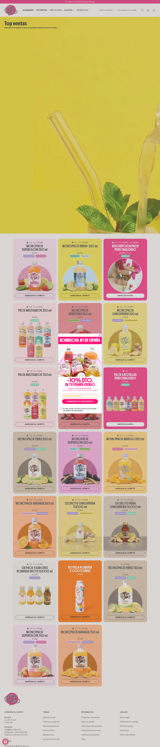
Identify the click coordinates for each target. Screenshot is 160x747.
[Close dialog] (100, 335)
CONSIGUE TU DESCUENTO (80, 401)
